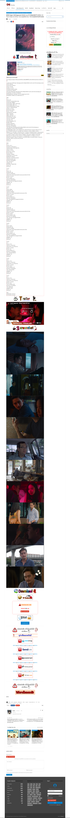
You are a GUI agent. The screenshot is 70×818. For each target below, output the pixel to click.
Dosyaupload (15, 702)
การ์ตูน (8, 798)
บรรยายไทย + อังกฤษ (9, 703)
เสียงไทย (20, 703)
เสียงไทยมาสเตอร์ (30, 805)
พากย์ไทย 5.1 (14, 703)
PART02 (18, 645)
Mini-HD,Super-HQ (20, 8)
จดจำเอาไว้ (50, 795)
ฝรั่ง (39, 796)
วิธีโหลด (12, 8)
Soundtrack (31, 8)
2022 (28, 787)
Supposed (19, 62)
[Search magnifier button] (62, 16)
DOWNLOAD (25, 623)
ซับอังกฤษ (31, 794)
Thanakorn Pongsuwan (23, 64)
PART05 (31, 645)
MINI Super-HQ (20, 702)
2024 (34, 787)
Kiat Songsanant (29, 64)
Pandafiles (37, 791)
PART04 (27, 645)
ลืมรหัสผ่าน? (60, 795)
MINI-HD (37, 789)
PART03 (23, 645)
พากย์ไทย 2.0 (35, 798)
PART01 (14, 645)
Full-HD (26, 8)
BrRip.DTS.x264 (38, 787)
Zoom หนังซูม (37, 8)
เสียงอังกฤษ (37, 801)
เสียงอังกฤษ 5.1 (30, 803)
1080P (9, 702)
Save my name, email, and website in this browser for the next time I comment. (19, 772)
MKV (13, 12)
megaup (34, 789)
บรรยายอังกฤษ (39, 794)
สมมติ (17, 703)
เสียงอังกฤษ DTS (35, 803)
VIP (36, 702)
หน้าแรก (8, 8)
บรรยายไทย (29, 796)
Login (54, 8)
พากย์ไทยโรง (44, 8)
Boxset (8, 792)
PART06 (35, 645)
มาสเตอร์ (29, 801)
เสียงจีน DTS (33, 801)
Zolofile (24, 12)
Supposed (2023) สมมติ (32, 702)
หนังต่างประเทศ (29, 12)
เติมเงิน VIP (50, 8)
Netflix (16, 12)
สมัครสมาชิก (59, 804)
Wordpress (62, 816)
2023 (12, 702)
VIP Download (20, 12)
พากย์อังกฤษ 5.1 (30, 798)
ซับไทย (39, 702)
